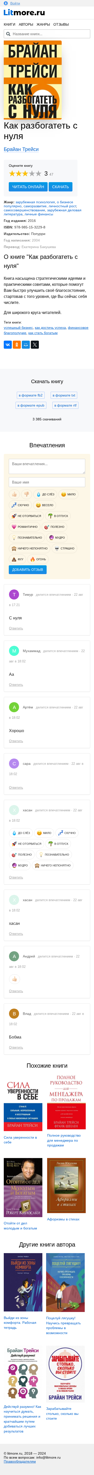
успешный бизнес (18, 328)
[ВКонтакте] (8, 345)
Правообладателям (20, 1461)
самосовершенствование (24, 210)
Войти (15, 3)
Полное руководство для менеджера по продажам (64, 1140)
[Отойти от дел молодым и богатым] (23, 1216)
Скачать (60, 187)
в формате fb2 (31, 395)
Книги (9, 24)
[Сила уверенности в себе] (23, 1130)
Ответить (16, 628)
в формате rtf (65, 405)
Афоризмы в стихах (63, 1219)
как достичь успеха (50, 328)
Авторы (26, 24)
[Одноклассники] (17, 345)
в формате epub (31, 405)
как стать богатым (43, 333)
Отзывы (61, 24)
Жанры (43, 24)
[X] (35, 345)
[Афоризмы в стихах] (66, 1212)
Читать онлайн (28, 187)
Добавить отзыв (27, 570)
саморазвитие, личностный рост (50, 206)
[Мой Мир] (26, 345)
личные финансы (39, 214)
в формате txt (64, 395)
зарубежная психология (35, 202)
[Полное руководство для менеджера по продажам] (66, 1128)
